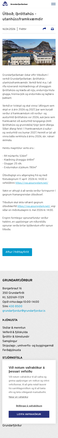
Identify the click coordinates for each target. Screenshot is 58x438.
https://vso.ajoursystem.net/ (31, 183)
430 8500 (15, 306)
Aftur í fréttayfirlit (17, 252)
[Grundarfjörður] (16, 4)
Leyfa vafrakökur (29, 414)
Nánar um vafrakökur (18, 397)
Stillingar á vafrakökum (29, 406)
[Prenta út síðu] (52, 29)
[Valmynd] (54, 4)
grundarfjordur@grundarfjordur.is (23, 311)
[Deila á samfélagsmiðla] (44, 29)
